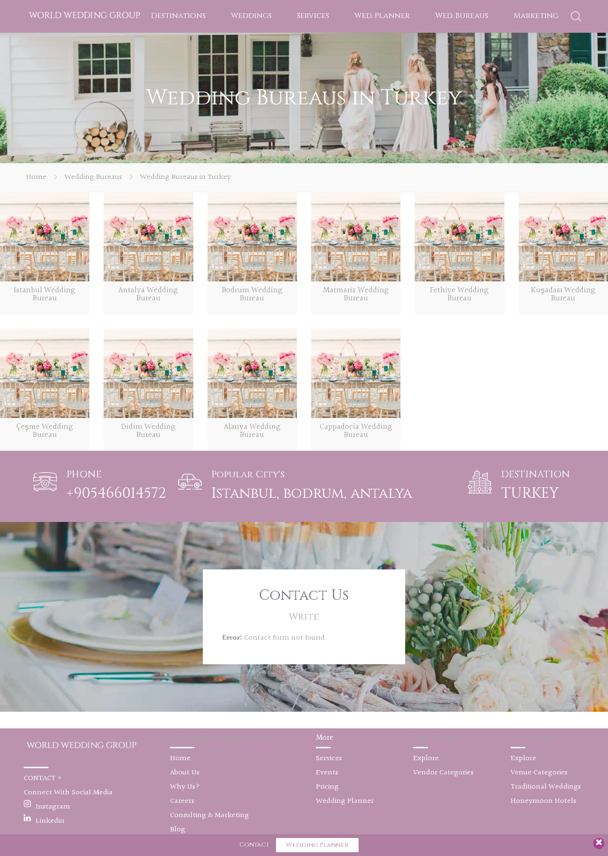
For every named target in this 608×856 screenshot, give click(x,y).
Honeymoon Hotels (543, 801)
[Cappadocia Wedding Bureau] (355, 373)
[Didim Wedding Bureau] (148, 373)
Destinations (178, 15)
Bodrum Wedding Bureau (252, 294)
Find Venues (532, 737)
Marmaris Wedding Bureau (356, 294)
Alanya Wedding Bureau (252, 430)
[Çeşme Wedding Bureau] (44, 373)
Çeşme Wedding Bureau (44, 430)
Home (36, 177)
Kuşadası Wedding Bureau (563, 294)
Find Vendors (435, 737)
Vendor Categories (443, 773)
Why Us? (185, 787)
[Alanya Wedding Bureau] (252, 373)
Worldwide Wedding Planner (219, 737)
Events (327, 773)
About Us (185, 773)
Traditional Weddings (546, 787)
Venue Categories (539, 773)
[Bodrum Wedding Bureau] (252, 236)
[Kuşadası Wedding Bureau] (563, 236)
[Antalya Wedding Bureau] (148, 236)
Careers (182, 801)
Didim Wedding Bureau (148, 430)
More (324, 737)
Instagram (53, 807)
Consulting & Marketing (209, 815)
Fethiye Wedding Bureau (459, 294)
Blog (177, 830)
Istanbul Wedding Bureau (45, 294)
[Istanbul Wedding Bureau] (44, 236)
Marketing (536, 15)
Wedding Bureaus (93, 177)
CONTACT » (43, 778)
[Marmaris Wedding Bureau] (355, 236)
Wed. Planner (382, 15)
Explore (426, 758)
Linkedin (50, 821)
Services (313, 15)
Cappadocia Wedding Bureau (356, 430)
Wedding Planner (345, 801)
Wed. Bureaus (461, 15)
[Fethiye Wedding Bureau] (459, 236)
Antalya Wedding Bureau (148, 294)
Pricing (327, 787)
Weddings (251, 15)
